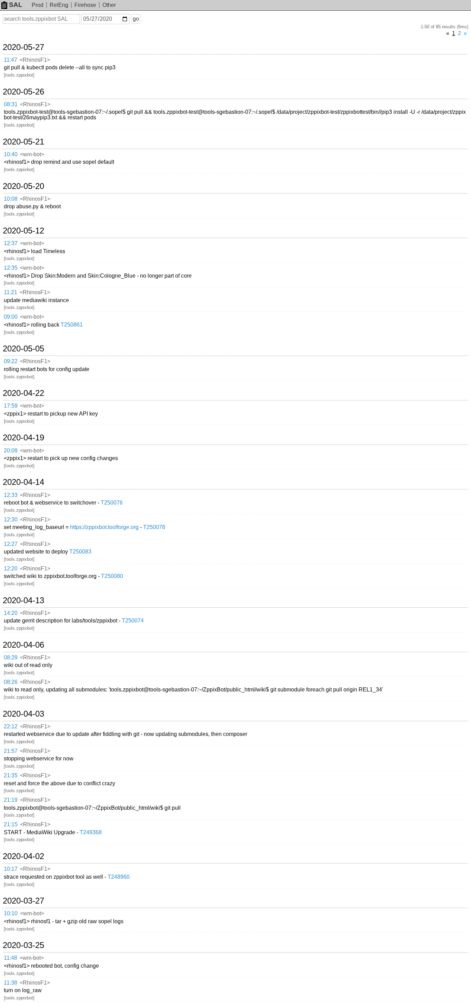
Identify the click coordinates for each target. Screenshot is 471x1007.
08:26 (11, 682)
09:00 (11, 317)
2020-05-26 (23, 91)
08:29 (11, 657)
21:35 (11, 775)
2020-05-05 (23, 348)
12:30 (11, 519)
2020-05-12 (23, 230)
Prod (37, 5)
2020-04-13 (23, 600)
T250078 (154, 527)
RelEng (59, 5)
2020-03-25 (23, 945)
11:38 (10, 983)
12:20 (11, 568)
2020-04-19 (23, 437)
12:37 (11, 243)
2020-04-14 (23, 482)
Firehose (85, 5)
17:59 (11, 406)
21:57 (11, 751)
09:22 (11, 361)
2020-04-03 (23, 714)
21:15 (11, 824)
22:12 (11, 726)
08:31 (11, 104)
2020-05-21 (23, 141)
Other (109, 5)
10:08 (11, 199)
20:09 (11, 450)
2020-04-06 (23, 645)
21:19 (11, 800)
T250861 (72, 325)
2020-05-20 (23, 186)
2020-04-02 (23, 856)
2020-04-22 (23, 393)
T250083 (80, 552)
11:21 (10, 292)
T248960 (119, 877)
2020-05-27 (23, 47)
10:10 (11, 913)
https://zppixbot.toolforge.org (104, 527)
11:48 (10, 958)
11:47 (10, 60)
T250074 (133, 621)
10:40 (11, 154)
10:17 (11, 869)
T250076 (112, 503)
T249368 (91, 832)
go (136, 19)
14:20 (11, 613)
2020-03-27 (23, 901)
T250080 (112, 576)
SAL (15, 4)
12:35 (11, 268)
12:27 (11, 544)
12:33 (11, 495)
